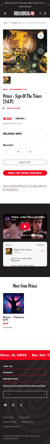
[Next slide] (40, 51)
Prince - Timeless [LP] (13, 318)
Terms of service (9, 422)
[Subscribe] (44, 394)
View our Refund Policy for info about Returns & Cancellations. (25, 187)
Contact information (11, 426)
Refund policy (8, 417)
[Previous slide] (9, 51)
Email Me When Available (25, 173)
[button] (5, 13)
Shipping (5, 123)
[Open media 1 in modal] (40, 36)
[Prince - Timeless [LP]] (13, 303)
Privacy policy (24, 417)
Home (6, 23)
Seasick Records (16, 436)
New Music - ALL (16, 23)
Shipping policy (27, 422)
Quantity (8, 145)
